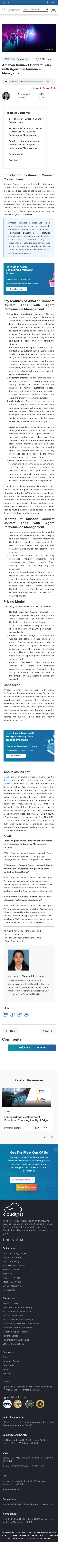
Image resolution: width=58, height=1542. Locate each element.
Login (52, 2)
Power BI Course (10, 1336)
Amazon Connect (13, 934)
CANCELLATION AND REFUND (38, 1538)
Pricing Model (16, 154)
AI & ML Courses (10, 1303)
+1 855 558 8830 (18, 1466)
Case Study (8, 1365)
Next (51, 1137)
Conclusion (14, 160)
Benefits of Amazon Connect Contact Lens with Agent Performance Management (24, 144)
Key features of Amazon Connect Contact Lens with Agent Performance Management (26, 132)
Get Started (16, 289)
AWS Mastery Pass (11, 1278)
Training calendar (11, 1269)
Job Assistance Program (14, 1265)
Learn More (16, 755)
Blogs (5, 1357)
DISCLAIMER (17, 1538)
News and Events (11, 1361)
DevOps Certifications (13, 1315)
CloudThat (9, 777)
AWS (39, 938)
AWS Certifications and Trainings (18, 1307)
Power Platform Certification (16, 1340)
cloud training (32, 780)
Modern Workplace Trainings (16, 1332)
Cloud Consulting (11, 1261)
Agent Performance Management (23, 931)
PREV (11, 1030)
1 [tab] (29, 1064)
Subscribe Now (26, 1187)
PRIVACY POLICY (39, 1535)
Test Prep (7, 1273)
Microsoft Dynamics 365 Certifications (21, 1323)
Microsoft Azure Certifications (17, 1311)
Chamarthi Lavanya (33, 976)
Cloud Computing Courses (15, 1253)
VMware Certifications (13, 1344)
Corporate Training (12, 1257)
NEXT (46, 1030)
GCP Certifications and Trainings (18, 1319)
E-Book (6, 1369)
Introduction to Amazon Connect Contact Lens (26, 120)
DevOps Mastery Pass (13, 1286)
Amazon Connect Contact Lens (20, 938)
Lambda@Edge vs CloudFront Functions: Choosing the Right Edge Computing (26, 1120)
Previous (45, 1137)
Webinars (7, 1373)
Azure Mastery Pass (12, 1282)
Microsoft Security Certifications (18, 1327)
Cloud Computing (13, 941)
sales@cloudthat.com (16, 1397)
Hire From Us (9, 1290)
